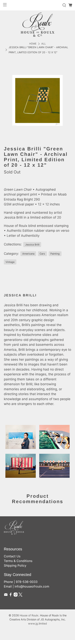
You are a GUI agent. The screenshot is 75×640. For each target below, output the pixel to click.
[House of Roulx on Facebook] (10, 595)
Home (33, 44)
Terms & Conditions (18, 561)
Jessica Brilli (32, 244)
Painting (55, 253)
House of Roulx (29, 615)
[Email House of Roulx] (6, 595)
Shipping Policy (15, 565)
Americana (28, 253)
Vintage (10, 262)
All (43, 44)
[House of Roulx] (37, 24)
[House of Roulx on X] (20, 595)
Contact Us (12, 556)
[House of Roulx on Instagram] (16, 595)
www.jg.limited (37, 623)
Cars (42, 253)
